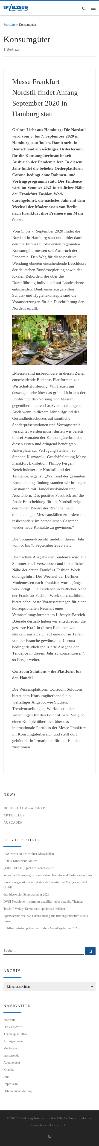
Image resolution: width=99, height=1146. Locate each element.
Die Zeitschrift (13, 1027)
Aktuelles (14, 815)
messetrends (11, 1055)
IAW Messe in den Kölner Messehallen (28, 854)
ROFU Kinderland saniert (20, 861)
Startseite (9, 24)
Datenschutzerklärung (17, 1091)
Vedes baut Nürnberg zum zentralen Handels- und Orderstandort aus (47, 875)
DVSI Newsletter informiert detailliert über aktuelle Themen (43, 901)
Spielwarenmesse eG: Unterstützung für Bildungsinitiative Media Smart (45, 918)
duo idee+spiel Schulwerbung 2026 (26, 894)
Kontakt (8, 1069)
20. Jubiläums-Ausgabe (25, 808)
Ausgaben (13, 822)
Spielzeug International (36, 1118)
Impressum (10, 1084)
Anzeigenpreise (13, 1041)
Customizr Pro (59, 1125)
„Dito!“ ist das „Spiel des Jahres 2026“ (28, 868)
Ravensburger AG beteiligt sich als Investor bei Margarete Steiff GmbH (45, 884)
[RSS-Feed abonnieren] (49, 1137)
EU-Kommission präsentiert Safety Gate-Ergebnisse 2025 (41, 928)
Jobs (6, 1077)
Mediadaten (10, 1048)
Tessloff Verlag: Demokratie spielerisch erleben (34, 908)
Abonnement (11, 1062)
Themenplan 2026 (15, 1034)
